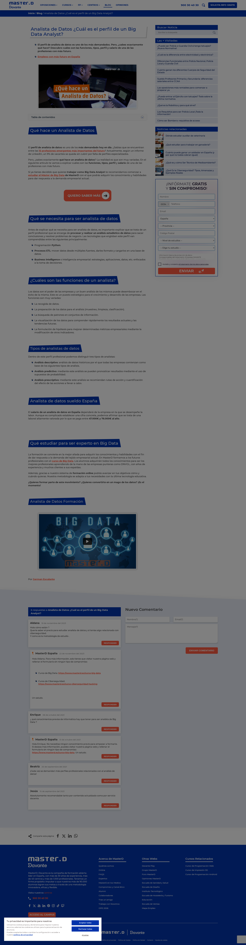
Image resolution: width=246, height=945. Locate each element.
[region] (52, 929)
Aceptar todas (85, 923)
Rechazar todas (85, 929)
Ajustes (85, 935)
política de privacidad (23, 935)
